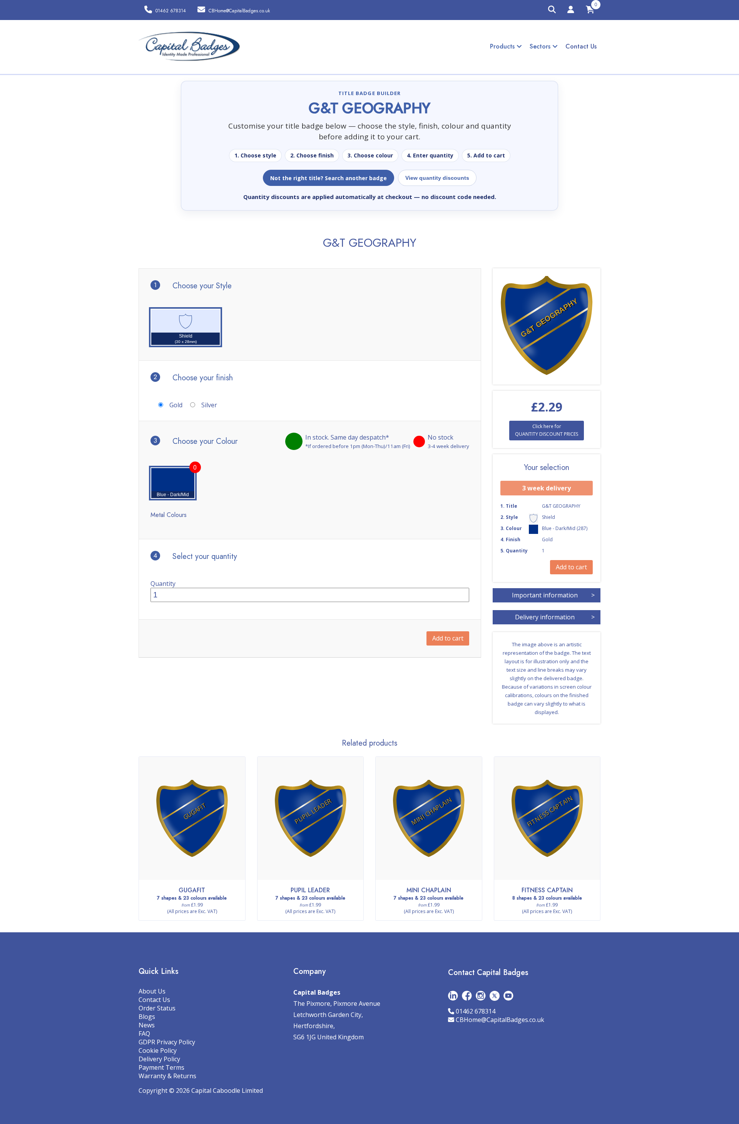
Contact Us (581, 46)
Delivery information (555, 617)
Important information (553, 595)
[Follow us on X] (495, 995)
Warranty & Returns (167, 1076)
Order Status (157, 1008)
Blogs (147, 1016)
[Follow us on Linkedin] (453, 995)
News (147, 1025)
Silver (209, 405)
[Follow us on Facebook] (467, 995)
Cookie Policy (158, 1050)
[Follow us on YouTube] (508, 995)
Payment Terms (161, 1067)
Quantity (163, 583)
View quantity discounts (437, 178)
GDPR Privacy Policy (167, 1042)
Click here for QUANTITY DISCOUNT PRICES (546, 430)
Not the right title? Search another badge (328, 178)
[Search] (552, 10)
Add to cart (447, 638)
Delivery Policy (159, 1059)
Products (503, 46)
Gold (175, 405)
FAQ (144, 1033)
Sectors (541, 46)
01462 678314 (475, 1011)
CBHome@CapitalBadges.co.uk (500, 1019)
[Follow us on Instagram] (481, 995)
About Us (152, 991)
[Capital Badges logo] (190, 47)
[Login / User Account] (571, 10)
